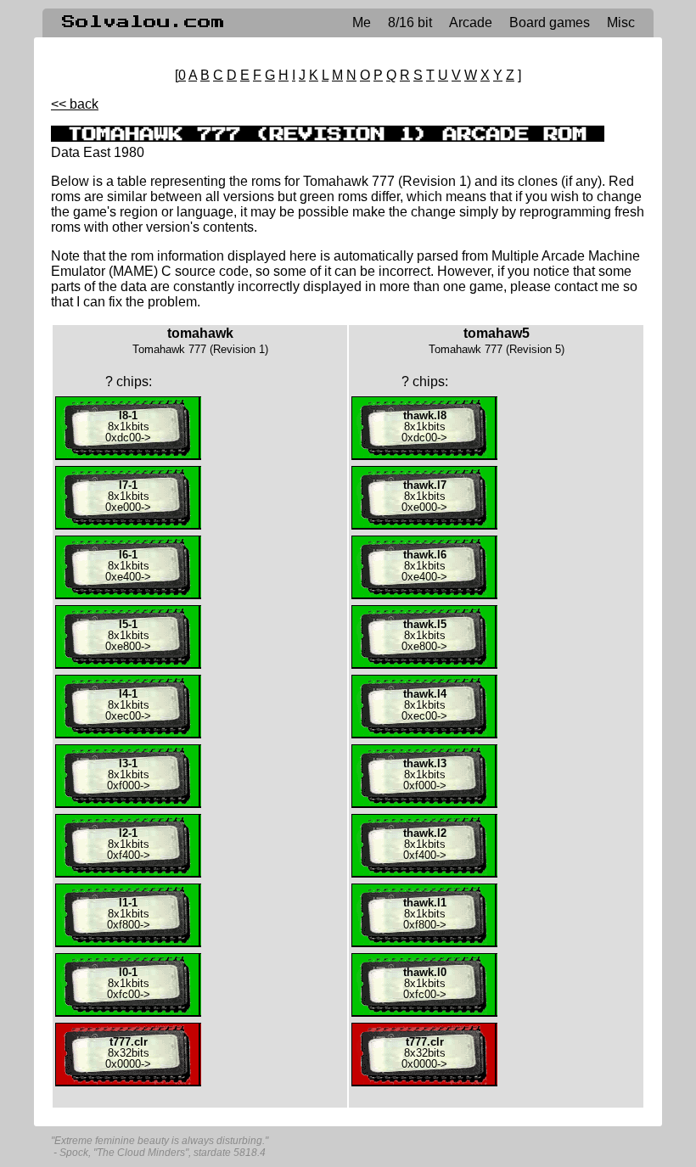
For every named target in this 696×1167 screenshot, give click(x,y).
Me (361, 22)
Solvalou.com (143, 22)
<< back (74, 104)
